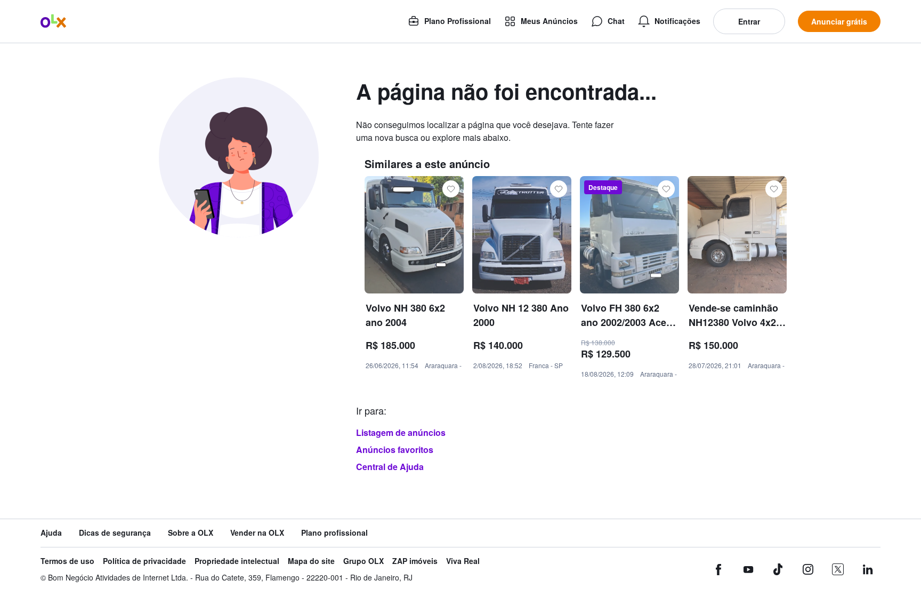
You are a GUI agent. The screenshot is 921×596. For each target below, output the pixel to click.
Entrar (749, 21)
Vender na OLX (257, 533)
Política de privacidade (144, 561)
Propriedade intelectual (237, 561)
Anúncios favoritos (394, 449)
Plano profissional (334, 533)
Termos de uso (67, 561)
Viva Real (463, 561)
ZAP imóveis (415, 561)
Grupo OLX (363, 561)
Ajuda (51, 533)
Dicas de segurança (115, 533)
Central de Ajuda (390, 466)
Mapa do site (311, 561)
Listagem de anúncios (401, 432)
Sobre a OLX (190, 533)
